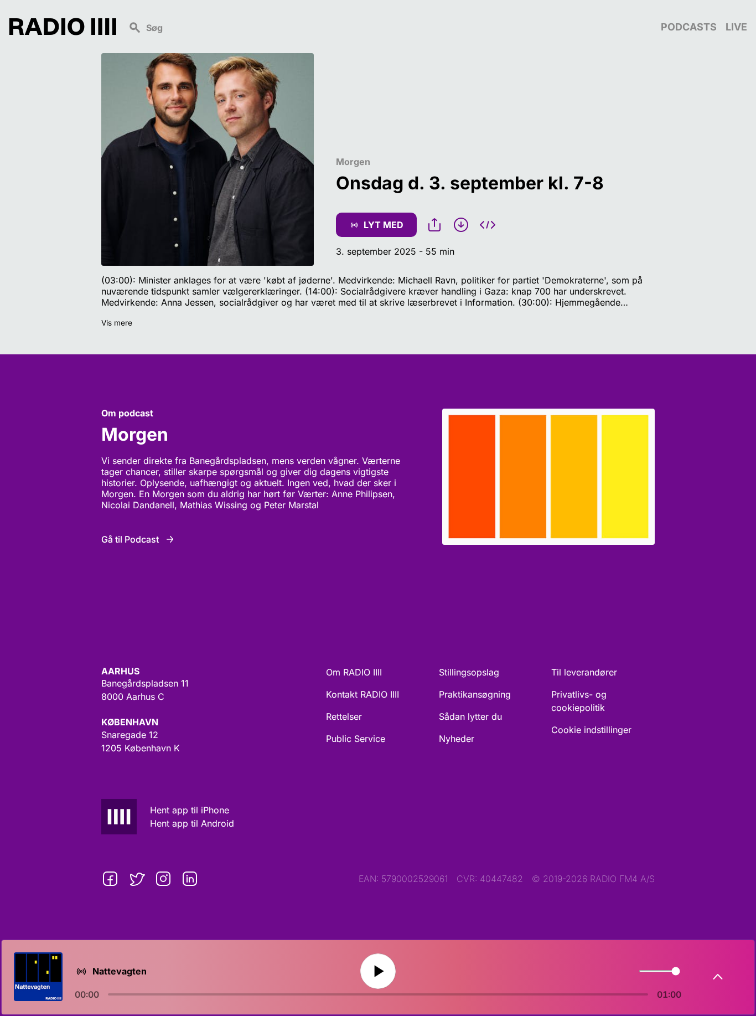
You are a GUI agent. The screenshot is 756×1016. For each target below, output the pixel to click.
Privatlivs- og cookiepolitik (579, 701)
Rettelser (344, 716)
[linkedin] (190, 879)
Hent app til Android (192, 823)
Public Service (355, 738)
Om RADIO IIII (354, 672)
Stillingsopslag (469, 672)
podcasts (689, 27)
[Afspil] (378, 971)
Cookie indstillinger (591, 729)
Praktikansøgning (475, 694)
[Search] (388, 26)
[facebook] (110, 879)
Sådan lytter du (470, 716)
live (736, 27)
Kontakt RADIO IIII (362, 694)
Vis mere (116, 322)
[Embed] (487, 225)
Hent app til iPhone (189, 810)
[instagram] (163, 879)
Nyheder (456, 738)
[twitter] (137, 879)
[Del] (434, 225)
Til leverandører (584, 672)
